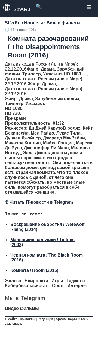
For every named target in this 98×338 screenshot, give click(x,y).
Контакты (27, 319)
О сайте (11, 319)
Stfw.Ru (21, 9)
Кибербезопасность (27, 285)
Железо (13, 280)
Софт (58, 285)
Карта (72, 319)
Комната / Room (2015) (34, 270)
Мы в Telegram (25, 298)
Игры (57, 280)
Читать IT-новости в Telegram (41, 202)
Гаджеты (75, 280)
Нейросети (36, 280)
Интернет (77, 285)
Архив (61, 319)
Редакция (45, 319)
